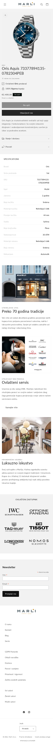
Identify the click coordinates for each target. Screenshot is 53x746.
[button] (5, 4)
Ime (4, 575)
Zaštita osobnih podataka (15, 680)
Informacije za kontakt (27, 740)
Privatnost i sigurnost (13, 674)
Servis (7, 641)
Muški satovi (10, 702)
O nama (8, 624)
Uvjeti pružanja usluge (42, 737)
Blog (7, 636)
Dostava (8, 663)
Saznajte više (12, 407)
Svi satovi (9, 691)
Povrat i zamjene (12, 669)
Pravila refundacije (25, 737)
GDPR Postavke (11, 652)
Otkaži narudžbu (11, 657)
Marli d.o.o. (12, 737)
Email (5, 584)
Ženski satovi (10, 696)
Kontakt (8, 630)
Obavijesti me (26, 113)
